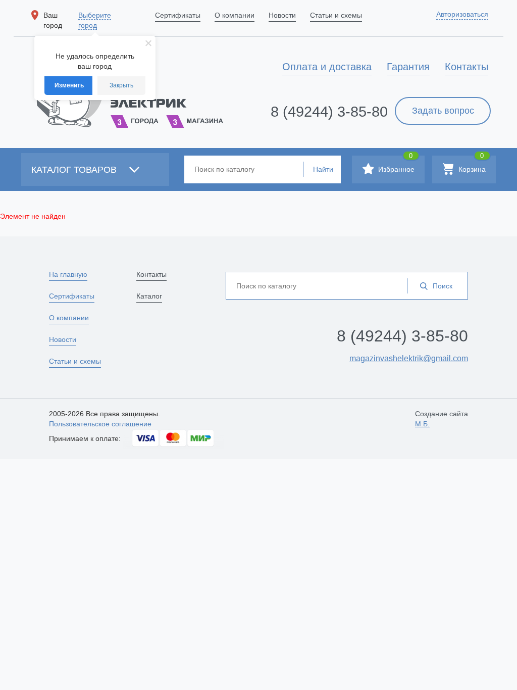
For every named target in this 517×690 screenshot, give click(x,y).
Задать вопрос (443, 111)
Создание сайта (441, 419)
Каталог (149, 296)
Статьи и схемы (75, 361)
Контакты (151, 274)
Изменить (69, 85)
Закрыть (121, 85)
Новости (62, 339)
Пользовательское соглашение (100, 424)
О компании (69, 318)
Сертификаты (71, 296)
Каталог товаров (75, 170)
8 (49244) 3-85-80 (329, 112)
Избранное (395, 164)
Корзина (471, 164)
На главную (68, 274)
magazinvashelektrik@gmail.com (408, 358)
